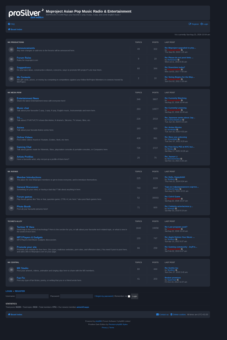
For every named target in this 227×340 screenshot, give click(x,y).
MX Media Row (14, 93)
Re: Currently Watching (176, 98)
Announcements (26, 48)
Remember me (121, 296)
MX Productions (16, 42)
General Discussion (27, 187)
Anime (20, 127)
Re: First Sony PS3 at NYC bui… (180, 147)
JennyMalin (172, 139)
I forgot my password (104, 296)
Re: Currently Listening (176, 108)
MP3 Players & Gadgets (30, 237)
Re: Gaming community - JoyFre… (181, 247)
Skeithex (171, 179)
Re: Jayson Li (171, 156)
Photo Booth (24, 206)
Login (9, 291)
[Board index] (26, 13)
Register (20, 291)
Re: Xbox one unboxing (176, 137)
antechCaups (173, 189)
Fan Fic (21, 278)
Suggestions (24, 67)
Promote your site (27, 247)
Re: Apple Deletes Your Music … (180, 237)
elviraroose (172, 60)
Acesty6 (171, 208)
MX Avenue (13, 171)
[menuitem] (11, 24)
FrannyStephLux (174, 120)
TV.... (20, 118)
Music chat (23, 108)
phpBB (98, 321)
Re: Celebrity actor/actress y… (179, 206)
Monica (170, 149)
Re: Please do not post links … (179, 57)
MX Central (13, 262)
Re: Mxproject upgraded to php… (180, 48)
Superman (171, 280)
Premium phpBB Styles (118, 324)
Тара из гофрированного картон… (182, 187)
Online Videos (24, 137)
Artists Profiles (25, 156)
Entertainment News (28, 98)
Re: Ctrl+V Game (172, 197)
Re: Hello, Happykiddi (175, 177)
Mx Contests (23, 77)
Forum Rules (24, 57)
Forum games (24, 197)
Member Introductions (29, 177)
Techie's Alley (15, 221)
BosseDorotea (173, 159)
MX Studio (22, 268)
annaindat (171, 129)
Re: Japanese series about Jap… (180, 118)
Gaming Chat (24, 147)
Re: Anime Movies (173, 127)
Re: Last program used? (176, 227)
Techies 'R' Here (25, 227)
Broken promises (173, 278)
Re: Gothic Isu (171, 268)
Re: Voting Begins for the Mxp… (180, 77)
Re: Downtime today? (175, 67)
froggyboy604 (173, 50)
